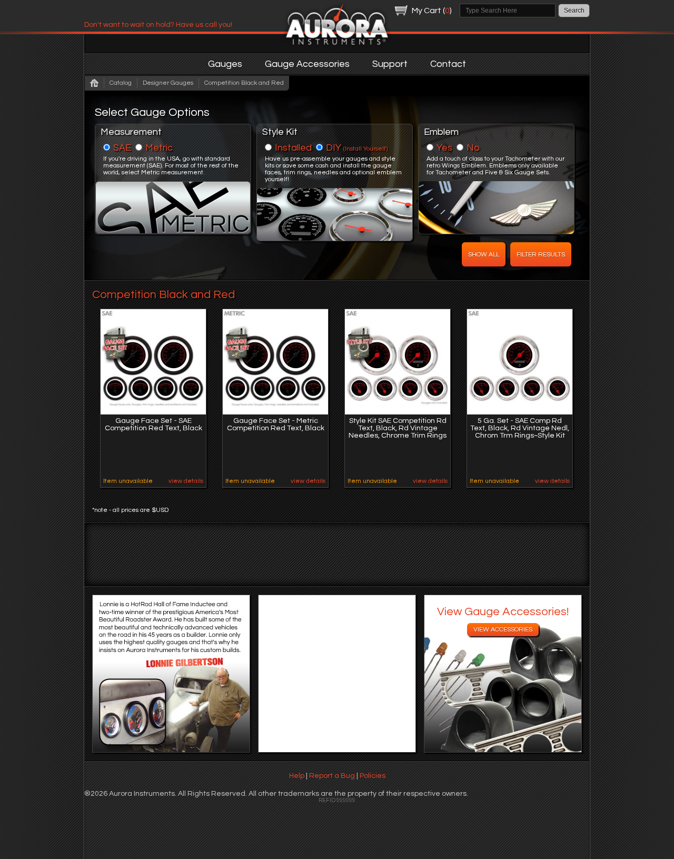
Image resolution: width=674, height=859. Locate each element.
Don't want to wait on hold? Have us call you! (158, 24)
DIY (357, 148)
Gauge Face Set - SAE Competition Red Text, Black (153, 424)
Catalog (121, 83)
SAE (122, 148)
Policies (372, 775)
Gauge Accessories (307, 64)
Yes (444, 148)
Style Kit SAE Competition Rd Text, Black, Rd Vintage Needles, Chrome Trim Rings (398, 428)
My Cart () (432, 10)
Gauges (225, 64)
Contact (448, 64)
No (473, 148)
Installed (293, 148)
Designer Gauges (168, 83)
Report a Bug (332, 775)
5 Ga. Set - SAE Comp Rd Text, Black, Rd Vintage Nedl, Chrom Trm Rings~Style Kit (519, 428)
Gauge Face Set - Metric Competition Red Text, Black (275, 424)
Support (390, 64)
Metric (159, 148)
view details (185, 481)
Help (296, 775)
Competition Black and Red (244, 83)
